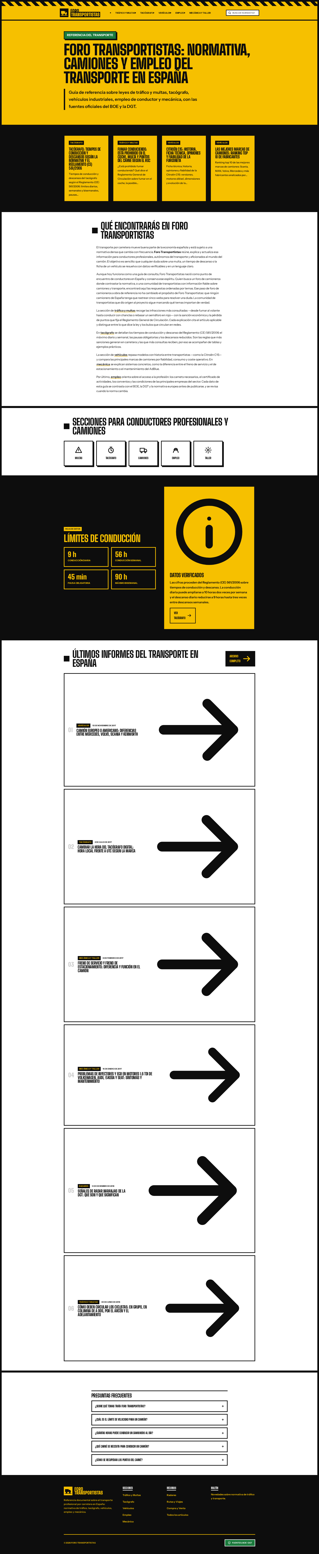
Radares (171, 1495)
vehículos (120, 354)
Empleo (179, 13)
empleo (116, 377)
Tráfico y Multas (125, 13)
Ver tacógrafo (179, 615)
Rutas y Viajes (175, 1501)
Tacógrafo (147, 13)
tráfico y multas (124, 310)
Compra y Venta (176, 1508)
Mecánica (128, 1521)
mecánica (103, 364)
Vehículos (164, 13)
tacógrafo (107, 332)
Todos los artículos (177, 1514)
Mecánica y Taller (200, 13)
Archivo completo (235, 658)
